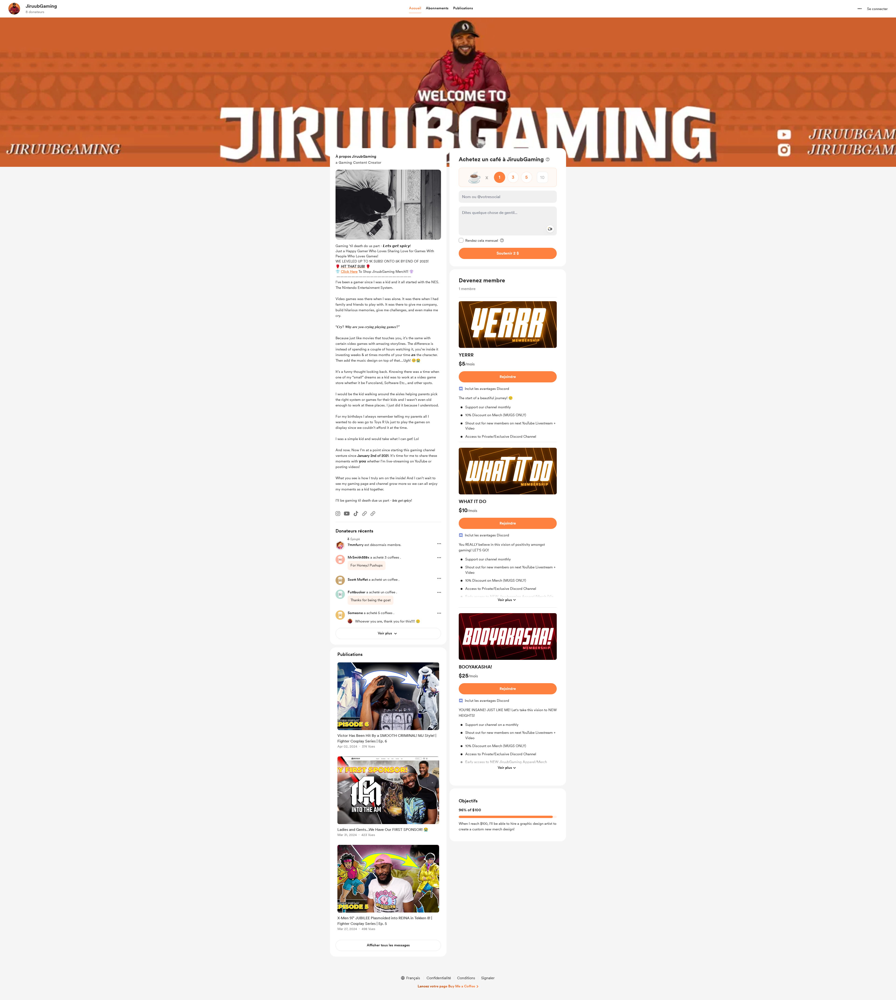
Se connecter (877, 9)
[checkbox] (478, 240)
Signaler (488, 978)
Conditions (466, 978)
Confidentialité (439, 978)
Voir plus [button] (505, 600)
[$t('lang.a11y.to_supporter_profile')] (350, 621)
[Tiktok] (355, 513)
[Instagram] (338, 513)
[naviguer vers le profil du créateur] (14, 8)
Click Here (349, 271)
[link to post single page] (388, 706)
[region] (507, 207)
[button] (415, 8)
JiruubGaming (41, 6)
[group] (508, 371)
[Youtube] (347, 513)
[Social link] (364, 513)
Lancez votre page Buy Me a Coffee (446, 986)
